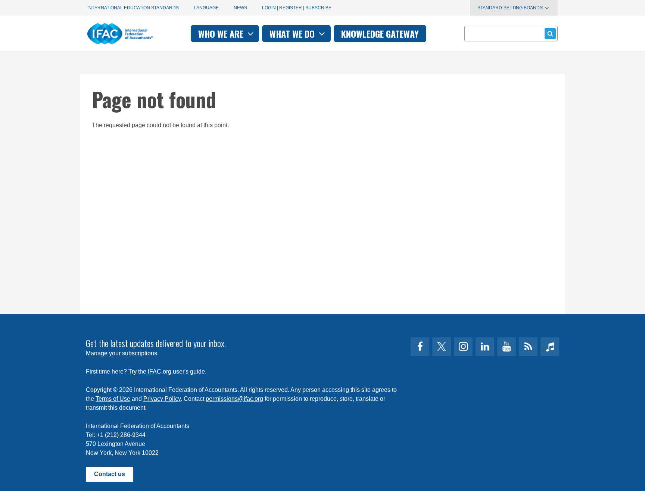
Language (206, 7)
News (240, 7)
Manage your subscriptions (121, 353)
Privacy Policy (162, 399)
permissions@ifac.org (234, 399)
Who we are (222, 33)
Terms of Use (113, 399)
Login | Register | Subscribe (296, 7)
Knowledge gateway (380, 33)
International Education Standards (133, 7)
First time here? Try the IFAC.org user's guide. (146, 371)
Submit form (550, 33)
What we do (293, 33)
